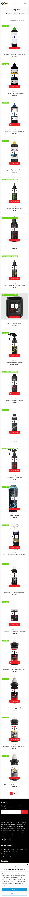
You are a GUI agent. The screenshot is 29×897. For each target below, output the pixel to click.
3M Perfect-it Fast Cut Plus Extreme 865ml (14, 54)
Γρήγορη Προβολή (14, 48)
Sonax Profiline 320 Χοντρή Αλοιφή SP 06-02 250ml (14, 708)
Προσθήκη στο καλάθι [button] (12, 37)
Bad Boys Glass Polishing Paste (14, 208)
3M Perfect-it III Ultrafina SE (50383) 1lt (14, 131)
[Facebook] (2, 839)
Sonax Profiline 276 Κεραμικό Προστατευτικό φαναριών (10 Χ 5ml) (14, 631)
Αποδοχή (14, 889)
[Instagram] (5, 839)
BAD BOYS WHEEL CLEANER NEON (14, 362)
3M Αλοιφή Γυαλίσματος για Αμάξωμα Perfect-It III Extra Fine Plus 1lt (14, 170)
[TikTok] (9, 839)
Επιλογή (12, 306)
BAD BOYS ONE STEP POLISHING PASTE (14, 285)
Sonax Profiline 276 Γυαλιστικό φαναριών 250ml (14, 592)
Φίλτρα (5, 20)
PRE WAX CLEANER (14, 516)
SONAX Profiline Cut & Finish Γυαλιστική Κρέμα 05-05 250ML (14, 785)
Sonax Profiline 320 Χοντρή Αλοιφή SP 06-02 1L (14, 669)
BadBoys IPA (14, 439)
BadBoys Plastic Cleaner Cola (14, 477)
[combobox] (18, 20)
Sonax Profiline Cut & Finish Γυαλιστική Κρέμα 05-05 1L (14, 746)
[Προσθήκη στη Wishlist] (16, 37)
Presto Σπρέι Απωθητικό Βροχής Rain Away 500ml (14, 554)
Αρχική (9, 13)
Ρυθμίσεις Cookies (14, 894)
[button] (25, 3)
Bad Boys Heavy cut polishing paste (14, 247)
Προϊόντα (14, 13)
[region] (14, 884)
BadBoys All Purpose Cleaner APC (14, 400)
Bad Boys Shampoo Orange (14, 323)
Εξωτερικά (14, 52)
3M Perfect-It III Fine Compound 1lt (15, 93)
